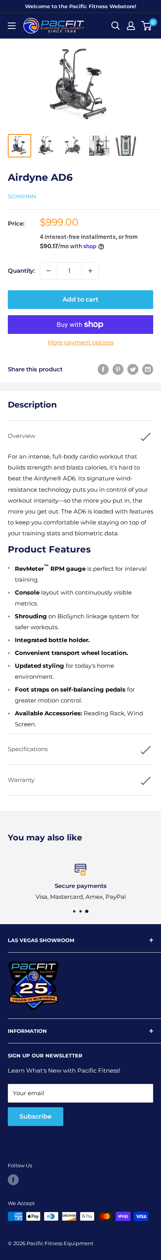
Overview (21, 435)
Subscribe (36, 1116)
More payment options (81, 342)
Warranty (21, 780)
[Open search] (115, 25)
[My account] (131, 25)
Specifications (28, 749)
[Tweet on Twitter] (132, 369)
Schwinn (22, 196)
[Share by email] (147, 369)
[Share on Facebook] (103, 369)
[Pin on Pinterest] (118, 369)
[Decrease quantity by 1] (48, 271)
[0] (147, 25)
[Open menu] (12, 26)
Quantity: (21, 270)
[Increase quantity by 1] (90, 271)
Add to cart (80, 299)
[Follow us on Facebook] (13, 1179)
